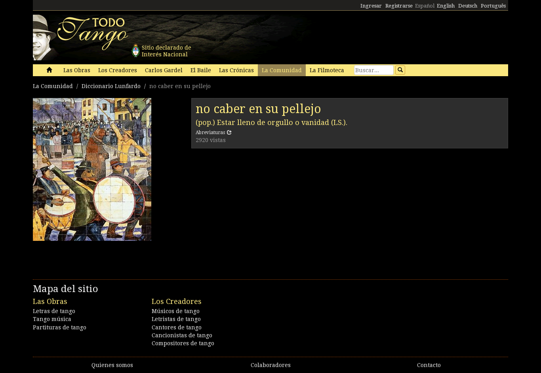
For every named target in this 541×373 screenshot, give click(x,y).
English (446, 6)
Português (493, 6)
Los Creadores (117, 70)
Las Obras (76, 70)
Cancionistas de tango (182, 335)
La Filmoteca (327, 70)
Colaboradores (271, 365)
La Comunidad (282, 70)
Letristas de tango (176, 319)
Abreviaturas (210, 132)
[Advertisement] (349, 211)
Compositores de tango (183, 343)
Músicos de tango (176, 311)
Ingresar (371, 6)
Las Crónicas (236, 70)
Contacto (429, 365)
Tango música (52, 319)
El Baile (200, 70)
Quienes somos (112, 365)
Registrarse (399, 6)
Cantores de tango (177, 327)
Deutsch (467, 6)
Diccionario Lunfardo (111, 86)
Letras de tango (54, 311)
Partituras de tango (59, 327)
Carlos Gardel (164, 70)
